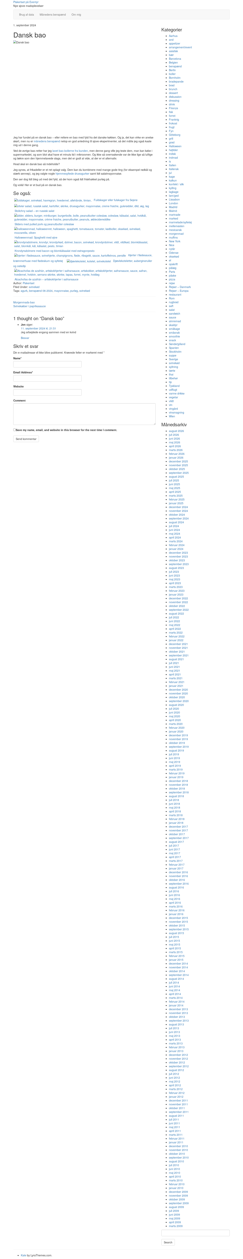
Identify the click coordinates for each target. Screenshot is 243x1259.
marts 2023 (176, 587)
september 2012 (179, 1066)
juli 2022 (174, 617)
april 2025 (175, 492)
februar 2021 (177, 682)
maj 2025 (174, 488)
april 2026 (175, 446)
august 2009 (176, 1207)
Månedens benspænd (53, 14)
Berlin (172, 70)
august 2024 (176, 522)
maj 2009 (174, 1218)
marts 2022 (176, 632)
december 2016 (178, 872)
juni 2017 (174, 849)
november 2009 (178, 1195)
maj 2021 (174, 670)
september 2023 (179, 564)
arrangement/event (180, 47)
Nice (171, 245)
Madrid (173, 207)
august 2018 (176, 796)
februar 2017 (177, 864)
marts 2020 (176, 724)
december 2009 (178, 1192)
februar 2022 (177, 636)
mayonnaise (61, 291)
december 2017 (178, 826)
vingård (173, 408)
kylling (172, 188)
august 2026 (176, 431)
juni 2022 (174, 621)
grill (171, 138)
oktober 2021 (177, 651)
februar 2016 (177, 910)
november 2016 (178, 876)
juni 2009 (174, 1214)
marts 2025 (176, 495)
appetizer (174, 43)
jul (170, 173)
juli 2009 (174, 1211)
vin (170, 405)
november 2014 (178, 967)
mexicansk (175, 230)
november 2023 (178, 556)
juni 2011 (174, 1123)
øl (170, 260)
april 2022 (175, 629)
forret (172, 116)
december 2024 (178, 507)
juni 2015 (174, 940)
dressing (174, 100)
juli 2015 (174, 937)
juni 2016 (174, 895)
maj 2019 (174, 762)
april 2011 (175, 1131)
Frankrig (174, 119)
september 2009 (179, 1203)
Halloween (175, 146)
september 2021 (179, 655)
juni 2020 (174, 712)
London (173, 203)
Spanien (174, 348)
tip (170, 382)
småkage (174, 329)
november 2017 (178, 830)
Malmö (173, 211)
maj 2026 (174, 442)
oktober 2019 (177, 743)
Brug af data (26, 14)
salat (172, 310)
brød (171, 85)
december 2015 (178, 918)
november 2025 (178, 465)
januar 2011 (176, 1142)
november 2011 (178, 1104)
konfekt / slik (176, 184)
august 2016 (176, 887)
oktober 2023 (177, 560)
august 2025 (176, 476)
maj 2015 (174, 944)
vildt (171, 401)
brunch (173, 89)
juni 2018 (174, 804)
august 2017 (176, 842)
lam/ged (174, 195)
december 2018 (178, 781)
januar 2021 (176, 686)
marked (173, 218)
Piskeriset (28, 283)
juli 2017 (174, 845)
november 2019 (178, 739)
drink (172, 104)
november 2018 (178, 785)
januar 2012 (176, 1096)
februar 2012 (177, 1093)
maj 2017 (174, 853)
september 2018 (179, 792)
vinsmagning (176, 412)
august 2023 (176, 568)
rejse (172, 283)
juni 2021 (174, 667)
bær (171, 55)
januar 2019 (176, 777)
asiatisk (173, 51)
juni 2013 (174, 1032)
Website (18, 386)
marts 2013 (176, 1043)
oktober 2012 (177, 1062)
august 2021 (176, 659)
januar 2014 (176, 1005)
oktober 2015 (177, 925)
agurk (24, 291)
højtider (173, 150)
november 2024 (178, 511)
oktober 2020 (177, 697)
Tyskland (174, 386)
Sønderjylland (177, 344)
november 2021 (178, 648)
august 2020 (176, 705)
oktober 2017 (177, 834)
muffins (173, 237)
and (171, 39)
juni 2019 (174, 758)
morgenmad (176, 233)
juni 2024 (174, 530)
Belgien (173, 62)
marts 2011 (176, 1135)
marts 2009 (176, 1226)
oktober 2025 (177, 469)
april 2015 (175, 948)
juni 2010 (174, 1169)
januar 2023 (176, 594)
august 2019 (176, 750)
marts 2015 (176, 952)
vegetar (173, 397)
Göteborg (174, 135)
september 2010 (179, 1157)
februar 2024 (177, 545)
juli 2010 (174, 1165)
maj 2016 (174, 899)
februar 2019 (177, 773)
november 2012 (178, 1058)
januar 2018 (176, 823)
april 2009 (175, 1222)
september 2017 (179, 838)
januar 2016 (176, 914)
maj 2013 (174, 1036)
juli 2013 (174, 1028)
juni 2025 (174, 484)
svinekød (34, 287)
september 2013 (179, 1020)
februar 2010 (177, 1184)
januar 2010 (176, 1188)
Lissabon (174, 199)
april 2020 (175, 720)
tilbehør (173, 378)
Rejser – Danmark (180, 287)
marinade (174, 214)
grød (171, 142)
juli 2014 (174, 982)
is (170, 161)
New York (174, 241)
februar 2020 (177, 727)
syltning (173, 367)
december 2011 (178, 1100)
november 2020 (178, 693)
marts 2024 (176, 541)
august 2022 (176, 613)
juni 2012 (174, 1077)
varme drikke (177, 393)
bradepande (176, 81)
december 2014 (178, 963)
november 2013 (178, 1013)
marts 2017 (176, 861)
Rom (172, 298)
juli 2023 (174, 571)
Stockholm (175, 351)
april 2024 (175, 537)
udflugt (173, 389)
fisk (171, 112)
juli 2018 (174, 800)
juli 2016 (174, 891)
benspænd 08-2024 (41, 291)
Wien (172, 416)
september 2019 (179, 746)
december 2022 (178, 598)
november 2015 (178, 921)
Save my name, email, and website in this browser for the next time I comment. (66, 430)
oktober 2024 (177, 514)
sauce (172, 317)
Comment (19, 400)
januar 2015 (176, 960)
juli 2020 (174, 708)
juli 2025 (174, 480)
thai (171, 374)
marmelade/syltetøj (180, 222)
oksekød (174, 256)
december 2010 (178, 1146)
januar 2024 (176, 549)
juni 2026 (174, 438)
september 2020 (179, 701)
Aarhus (173, 36)
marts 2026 (176, 450)
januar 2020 (176, 731)
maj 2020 (174, 716)
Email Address (23, 372)
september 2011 (179, 1112)
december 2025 (178, 461)
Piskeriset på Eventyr (26, 2)
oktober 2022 (177, 606)
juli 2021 (174, 663)
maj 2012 (174, 1081)
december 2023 (178, 552)
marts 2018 (176, 815)
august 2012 (176, 1070)
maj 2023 (174, 579)
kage (172, 176)
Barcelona (175, 58)
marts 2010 (176, 1180)
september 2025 (179, 473)
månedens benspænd (47, 141)
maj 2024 (174, 533)
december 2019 (178, 735)
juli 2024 (174, 526)
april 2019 (175, 765)
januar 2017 (176, 868)
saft (171, 306)
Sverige (173, 359)
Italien (172, 165)
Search (168, 1242)
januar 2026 (176, 457)
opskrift (173, 264)
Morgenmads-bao (24, 302)
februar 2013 (177, 1047)
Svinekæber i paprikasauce (29, 306)
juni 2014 (174, 986)
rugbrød (173, 302)
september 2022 (179, 610)
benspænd (175, 66)
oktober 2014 (177, 971)
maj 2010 (174, 1173)
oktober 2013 (177, 1017)
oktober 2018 (177, 788)
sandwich (174, 313)
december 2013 (178, 1009)
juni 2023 (174, 575)
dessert (173, 93)
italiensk (174, 169)
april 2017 (175, 857)
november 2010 (178, 1150)
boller (172, 74)
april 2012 (175, 1085)
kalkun (173, 180)
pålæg (172, 268)
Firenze (173, 108)
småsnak (174, 332)
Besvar (25, 338)
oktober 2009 (177, 1199)
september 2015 (179, 929)
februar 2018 (177, 819)
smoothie (174, 336)
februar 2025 (177, 499)
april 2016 (175, 902)
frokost (173, 123)
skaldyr (173, 325)
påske (172, 275)
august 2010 (176, 1161)
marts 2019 (176, 769)
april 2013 (175, 1039)
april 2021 (175, 674)
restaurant (175, 294)
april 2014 (175, 994)
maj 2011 (174, 1127)
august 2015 (176, 933)
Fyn (171, 131)
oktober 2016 (177, 880)
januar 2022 (176, 640)
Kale (23, 1255)
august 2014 (176, 979)
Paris (172, 272)
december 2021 (178, 644)
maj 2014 (174, 990)
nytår (172, 249)
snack (172, 340)
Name (17, 358)
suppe (172, 355)
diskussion (175, 97)
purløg (74, 291)
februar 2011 (177, 1138)
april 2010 (175, 1176)
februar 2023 (177, 591)
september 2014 (179, 975)
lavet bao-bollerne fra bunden (70, 151)
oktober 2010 (177, 1154)
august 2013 (176, 1024)
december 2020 (178, 689)
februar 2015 (177, 956)
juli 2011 (174, 1119)
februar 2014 (177, 1001)
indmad (173, 157)
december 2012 (178, 1055)
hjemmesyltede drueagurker (72, 173)
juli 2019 (174, 754)
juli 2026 (174, 435)
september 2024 (179, 518)
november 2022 (178, 602)
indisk (172, 154)
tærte (172, 370)
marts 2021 (176, 678)
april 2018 (175, 811)
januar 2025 (176, 503)
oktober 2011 (177, 1108)
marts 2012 (176, 1089)
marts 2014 (176, 998)
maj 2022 (174, 625)
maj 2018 (174, 807)
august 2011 (176, 1115)
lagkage (173, 192)
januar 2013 (176, 1051)
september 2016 (179, 883)
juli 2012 (174, 1074)
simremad (175, 321)
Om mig (76, 14)
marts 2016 (176, 906)
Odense (173, 253)
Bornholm (175, 78)
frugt (171, 127)
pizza (172, 279)
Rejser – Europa (179, 291)
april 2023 (175, 583)
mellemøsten (176, 226)
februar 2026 (177, 454)
